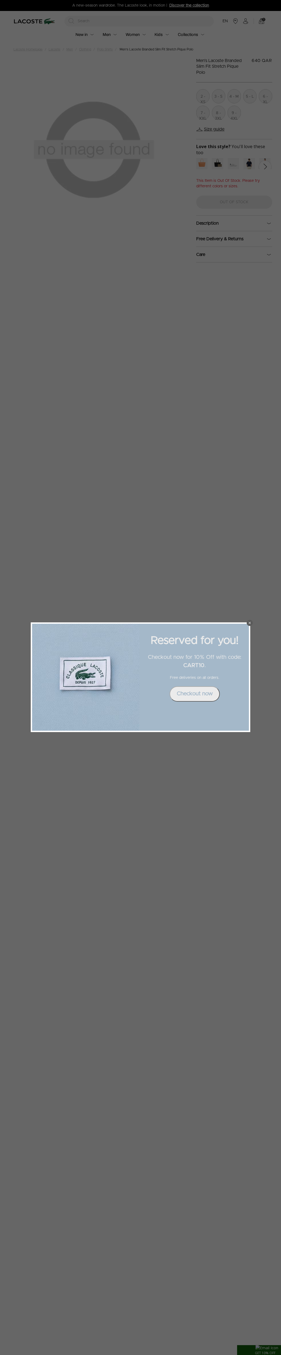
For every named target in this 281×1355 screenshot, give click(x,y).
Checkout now (195, 693)
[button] (250, 623)
